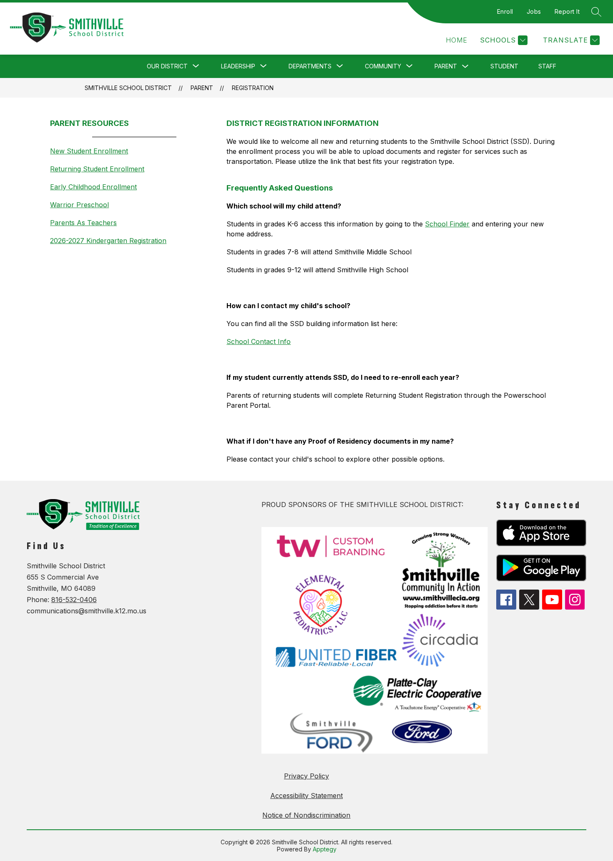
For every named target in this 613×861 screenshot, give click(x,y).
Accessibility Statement (306, 795)
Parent (446, 66)
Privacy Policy (306, 776)
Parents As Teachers (83, 222)
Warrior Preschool (79, 205)
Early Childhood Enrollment (93, 187)
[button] (456, 40)
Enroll (505, 11)
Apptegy (325, 849)
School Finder (447, 224)
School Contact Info (258, 341)
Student (504, 66)
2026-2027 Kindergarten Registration (108, 240)
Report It (567, 11)
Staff (547, 66)
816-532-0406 (74, 599)
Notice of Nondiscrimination (306, 815)
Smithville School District (128, 87)
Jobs (534, 11)
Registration (253, 87)
